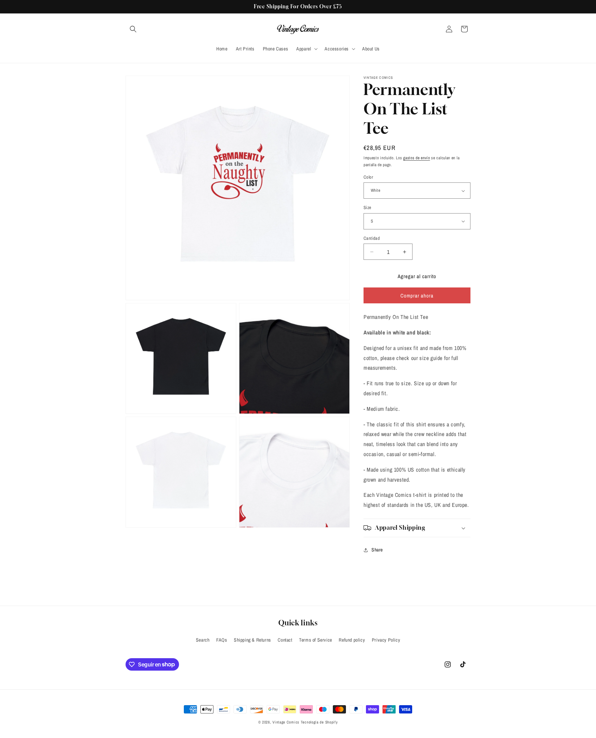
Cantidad (372, 238)
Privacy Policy (386, 640)
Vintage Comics (285, 722)
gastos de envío (416, 158)
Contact (285, 640)
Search (203, 640)
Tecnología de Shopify (319, 722)
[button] (133, 29)
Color (368, 177)
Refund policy (352, 640)
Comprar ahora (417, 295)
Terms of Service (315, 640)
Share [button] (377, 550)
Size (367, 207)
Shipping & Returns (252, 640)
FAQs (221, 640)
